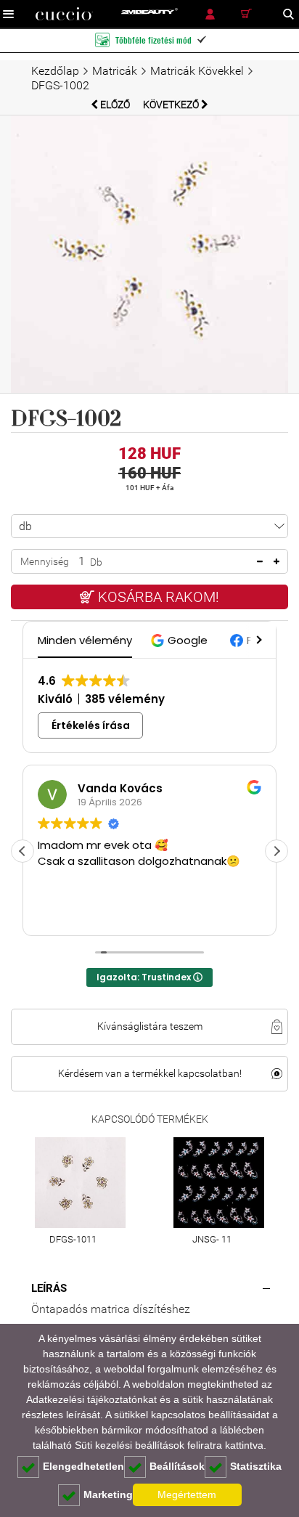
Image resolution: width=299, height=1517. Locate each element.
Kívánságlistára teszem (149, 1026)
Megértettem (186, 1494)
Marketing (108, 1494)
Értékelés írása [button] (91, 725)
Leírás (49, 1288)
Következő (172, 104)
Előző (115, 104)
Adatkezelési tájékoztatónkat (91, 1399)
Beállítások (177, 1466)
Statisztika (256, 1466)
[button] (181, 640)
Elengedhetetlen (83, 1466)
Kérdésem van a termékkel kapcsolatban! (150, 1073)
